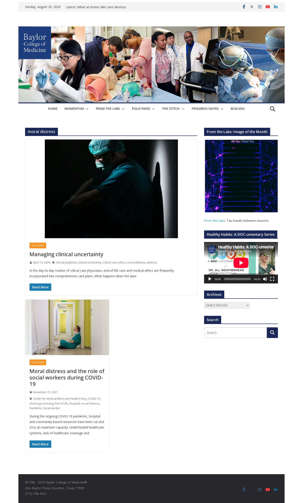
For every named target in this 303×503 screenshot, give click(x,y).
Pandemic (36, 408)
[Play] (210, 279)
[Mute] (265, 279)
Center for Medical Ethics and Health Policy (60, 399)
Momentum (74, 108)
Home (52, 108)
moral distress (136, 262)
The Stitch (171, 108)
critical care (109, 262)
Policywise (141, 108)
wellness (151, 262)
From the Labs (214, 220)
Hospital (74, 403)
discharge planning (41, 403)
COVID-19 (94, 399)
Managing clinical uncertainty (66, 254)
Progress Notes (205, 108)
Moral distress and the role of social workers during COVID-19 (67, 377)
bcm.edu (238, 108)
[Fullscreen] (272, 279)
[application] (241, 262)
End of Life (61, 403)
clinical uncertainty (89, 262)
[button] (86, 109)
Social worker (51, 408)
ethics (122, 262)
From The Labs (108, 108)
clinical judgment (66, 262)
